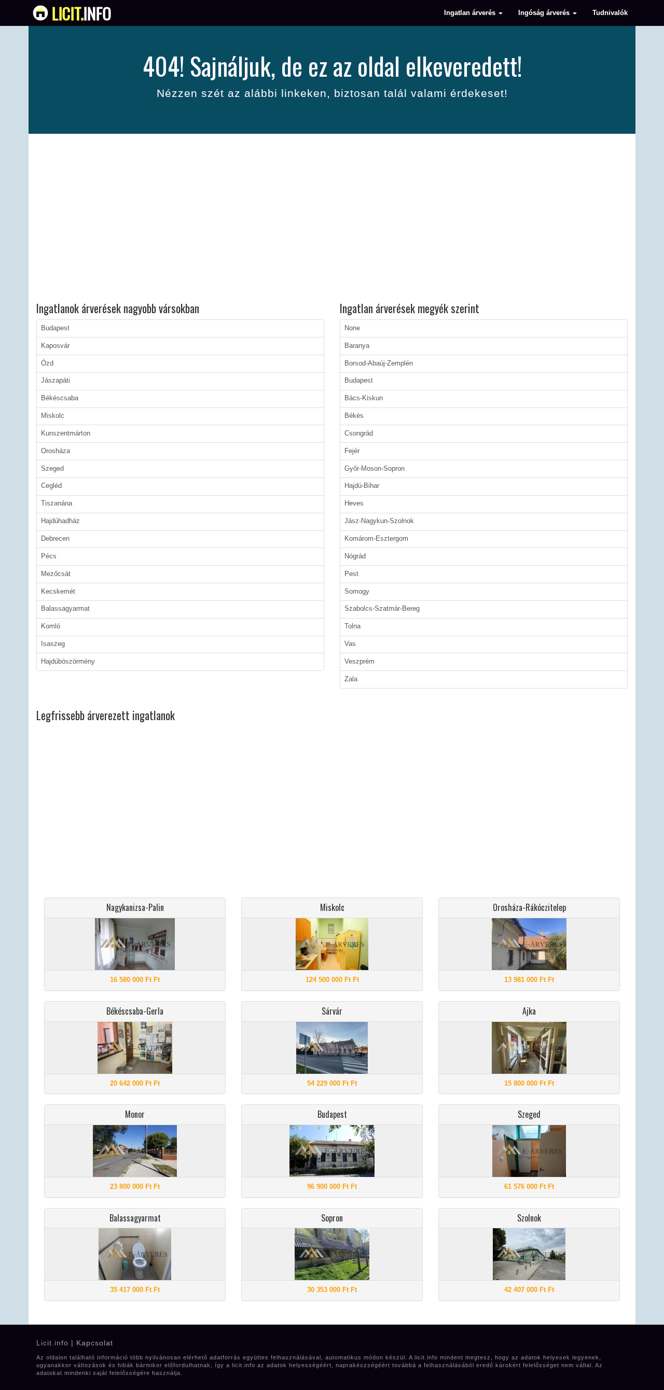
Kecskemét (58, 591)
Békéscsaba (59, 398)
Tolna (352, 626)
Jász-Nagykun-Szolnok (379, 521)
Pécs (49, 556)
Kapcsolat (94, 1343)
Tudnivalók (610, 13)
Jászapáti (55, 380)
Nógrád (355, 556)
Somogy (356, 591)
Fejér (351, 451)
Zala (350, 679)
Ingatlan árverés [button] (470, 13)
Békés (354, 415)
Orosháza (55, 451)
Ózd (47, 363)
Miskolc (52, 415)
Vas (350, 644)
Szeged (52, 468)
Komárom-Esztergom (376, 538)
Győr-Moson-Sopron (374, 468)
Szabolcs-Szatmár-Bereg (382, 608)
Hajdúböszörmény (68, 661)
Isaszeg (53, 644)
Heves (354, 503)
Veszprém (359, 661)
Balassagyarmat (65, 608)
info (82, 13)
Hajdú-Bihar (361, 485)
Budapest (55, 328)
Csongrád (358, 433)
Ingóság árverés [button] (545, 13)
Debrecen (55, 538)
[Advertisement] (332, 219)
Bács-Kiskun (363, 398)
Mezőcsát (56, 574)
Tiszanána (56, 503)
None (352, 328)
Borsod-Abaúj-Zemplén (378, 363)
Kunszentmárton (65, 433)
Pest (351, 574)
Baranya (356, 345)
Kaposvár (55, 345)
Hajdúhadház (60, 521)
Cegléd (51, 485)
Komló (50, 626)
